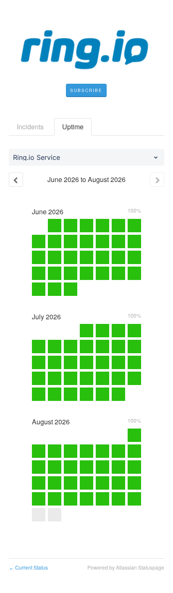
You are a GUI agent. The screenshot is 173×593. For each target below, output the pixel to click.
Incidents (30, 126)
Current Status (28, 567)
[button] (86, 90)
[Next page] (157, 179)
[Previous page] (16, 179)
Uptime (73, 126)
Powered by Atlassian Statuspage (125, 567)
